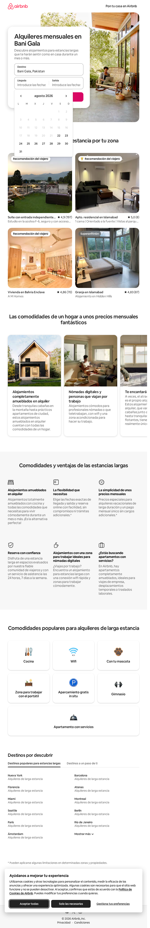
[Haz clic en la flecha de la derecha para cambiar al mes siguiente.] (66, 96)
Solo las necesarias (71, 904)
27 (43, 143)
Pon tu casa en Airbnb (121, 6)
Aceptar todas (29, 904)
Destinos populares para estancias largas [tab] (34, 763)
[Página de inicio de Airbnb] (18, 6)
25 (28, 143)
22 (58, 135)
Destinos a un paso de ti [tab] (82, 763)
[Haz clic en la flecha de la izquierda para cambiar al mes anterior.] (21, 96)
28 (51, 143)
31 (20, 151)
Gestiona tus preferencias (113, 904)
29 (58, 143)
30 (66, 143)
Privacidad (64, 922)
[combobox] (48, 71)
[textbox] (31, 85)
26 (36, 143)
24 (20, 143)
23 (66, 135)
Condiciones (82, 922)
